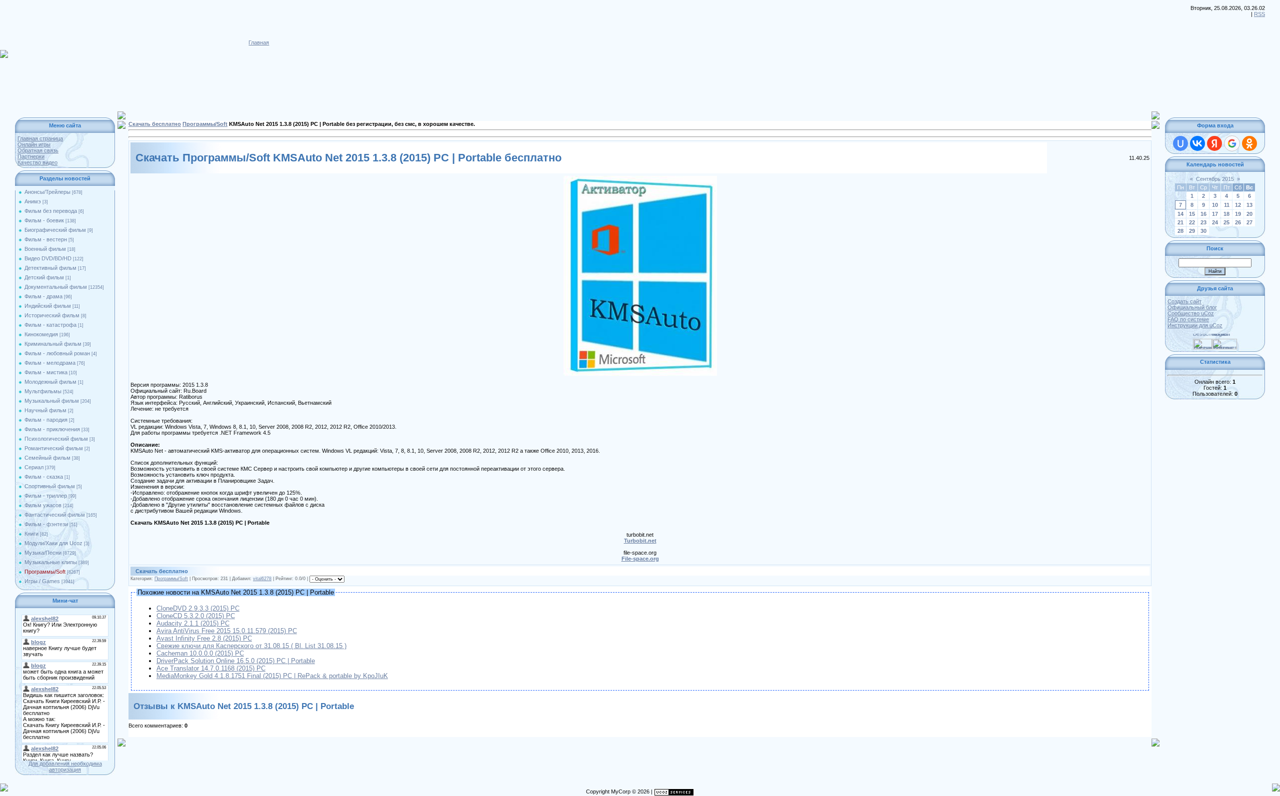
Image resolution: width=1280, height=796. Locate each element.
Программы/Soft (45, 572)
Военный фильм (45, 249)
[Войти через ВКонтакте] (1197, 143)
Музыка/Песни (43, 553)
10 (1215, 205)
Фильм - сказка (43, 477)
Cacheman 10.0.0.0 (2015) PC (200, 653)
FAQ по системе (1188, 319)
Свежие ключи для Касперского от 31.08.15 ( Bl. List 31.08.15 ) (251, 646)
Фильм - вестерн (45, 239)
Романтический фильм (53, 448)
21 (1181, 222)
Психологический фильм (56, 439)
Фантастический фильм (54, 515)
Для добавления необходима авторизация (65, 767)
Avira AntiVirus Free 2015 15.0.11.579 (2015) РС (226, 631)
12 (1238, 205)
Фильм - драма (43, 296)
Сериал (34, 467)
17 (1215, 214)
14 (1181, 214)
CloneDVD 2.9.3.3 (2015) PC (198, 608)
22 (1192, 222)
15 (1192, 214)
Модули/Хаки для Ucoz (53, 543)
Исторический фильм (52, 315)
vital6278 (262, 578)
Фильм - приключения (52, 429)
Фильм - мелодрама (50, 363)
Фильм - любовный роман (57, 353)
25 (1227, 222)
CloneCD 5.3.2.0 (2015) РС (195, 616)
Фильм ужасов (43, 505)
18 (1227, 214)
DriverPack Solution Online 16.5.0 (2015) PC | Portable (235, 661)
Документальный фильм (55, 287)
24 (1215, 222)
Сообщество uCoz (1191, 313)
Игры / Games (42, 581)
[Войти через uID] (1180, 143)
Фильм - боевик (44, 220)
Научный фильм (45, 410)
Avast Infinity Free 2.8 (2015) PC (204, 638)
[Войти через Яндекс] (1214, 143)
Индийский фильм (47, 306)
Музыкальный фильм (51, 401)
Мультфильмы (43, 391)
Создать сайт (1185, 301)
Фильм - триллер (45, 496)
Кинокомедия (41, 334)
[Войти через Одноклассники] (1249, 143)
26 (1238, 222)
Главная (258, 42)
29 (1192, 231)
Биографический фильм (55, 230)
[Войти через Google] (1232, 143)
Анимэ (32, 201)
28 (1181, 231)
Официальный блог (1192, 307)
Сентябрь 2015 (1215, 179)
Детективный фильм (50, 268)
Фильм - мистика (46, 372)
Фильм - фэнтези (46, 524)
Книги (31, 534)
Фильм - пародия (46, 420)
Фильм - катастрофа (50, 325)
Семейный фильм (47, 458)
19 (1238, 214)
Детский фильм (44, 277)
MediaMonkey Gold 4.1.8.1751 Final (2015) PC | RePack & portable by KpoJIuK (272, 676)
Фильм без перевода (50, 211)
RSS (1259, 14)
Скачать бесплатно (154, 124)
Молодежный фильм (50, 382)
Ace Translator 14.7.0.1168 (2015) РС (211, 668)
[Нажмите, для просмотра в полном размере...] (640, 179)
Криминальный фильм (53, 344)
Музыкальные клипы (50, 562)
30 (1203, 231)
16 (1203, 214)
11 (1227, 205)
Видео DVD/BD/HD (48, 258)
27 (1249, 222)
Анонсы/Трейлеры (47, 192)
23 (1203, 222)
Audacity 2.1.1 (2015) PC (193, 623)
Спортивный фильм (49, 486)
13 (1249, 205)
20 (1249, 214)
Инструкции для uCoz (1195, 325)
